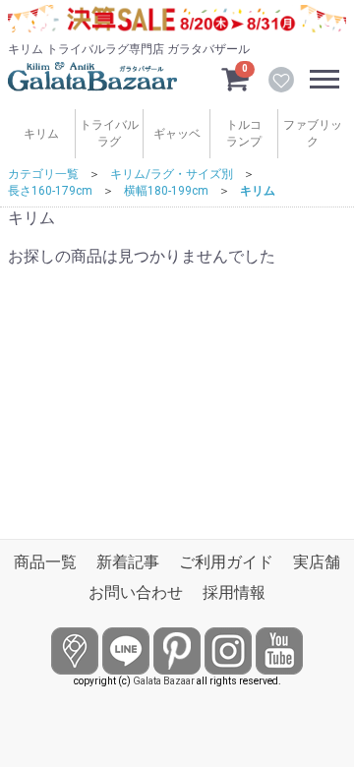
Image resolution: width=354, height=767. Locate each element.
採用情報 (234, 592)
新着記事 (127, 562)
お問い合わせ (135, 592)
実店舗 (316, 562)
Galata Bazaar (164, 681)
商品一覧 (45, 562)
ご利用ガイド (226, 562)
